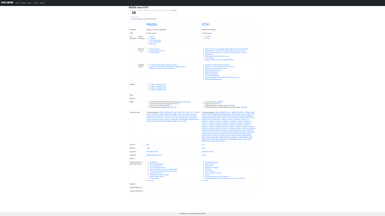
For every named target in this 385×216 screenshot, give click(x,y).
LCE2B (181, 118)
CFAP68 (219, 114)
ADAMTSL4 (224, 112)
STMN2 (174, 121)
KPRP (243, 118)
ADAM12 (217, 112)
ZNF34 (223, 141)
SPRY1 (246, 137)
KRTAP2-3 (234, 125)
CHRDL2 (237, 114)
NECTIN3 (187, 119)
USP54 (240, 139)
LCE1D (164, 118)
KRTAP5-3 (168, 116)
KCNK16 (234, 118)
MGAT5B (204, 134)
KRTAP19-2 (212, 125)
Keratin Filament (210, 164)
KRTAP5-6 (181, 116)
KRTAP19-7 (226, 125)
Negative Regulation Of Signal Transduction (162, 68)
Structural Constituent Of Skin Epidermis (217, 176)
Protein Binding (154, 52)
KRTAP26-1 (205, 127)
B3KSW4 (149, 155)
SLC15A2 (229, 137)
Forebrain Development (211, 72)
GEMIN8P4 (249, 116)
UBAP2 (236, 139)
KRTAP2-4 (240, 125)
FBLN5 (240, 116)
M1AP (249, 132)
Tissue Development (156, 166)
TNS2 (217, 139)
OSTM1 (149, 121)
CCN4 (209, 114)
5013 (203, 145)
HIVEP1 (219, 118)
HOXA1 (180, 114)
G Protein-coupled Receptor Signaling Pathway (163, 65)
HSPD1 (187, 114)
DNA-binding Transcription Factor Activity (217, 56)
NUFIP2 (197, 119)
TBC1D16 (179, 121)
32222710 (176, 103)
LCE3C (149, 119)
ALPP (172, 112)
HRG (183, 114)
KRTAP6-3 (218, 130)
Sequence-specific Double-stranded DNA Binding (219, 60)
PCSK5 (204, 136)
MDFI (253, 132)
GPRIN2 (210, 118)
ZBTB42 (213, 141)
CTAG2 (252, 114)
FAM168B (225, 116)
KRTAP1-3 (225, 119)
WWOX (204, 141)
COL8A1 (187, 112)
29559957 (167, 105)
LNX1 (170, 119)
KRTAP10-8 (234, 121)
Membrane (153, 44)
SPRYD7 (209, 139)
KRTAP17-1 (205, 125)
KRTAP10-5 (219, 121)
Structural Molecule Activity (213, 173)
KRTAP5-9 (188, 116)
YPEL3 (208, 141)
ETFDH (219, 116)
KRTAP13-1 (234, 123)
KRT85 (213, 119)
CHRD (233, 114)
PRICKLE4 (234, 136)
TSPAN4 (230, 139)
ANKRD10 (235, 112)
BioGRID (134, 19)
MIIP (209, 134)
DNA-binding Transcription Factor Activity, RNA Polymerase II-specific (225, 51)
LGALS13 (244, 132)
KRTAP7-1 (224, 130)
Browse (23, 3)
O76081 (159, 155)
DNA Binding (208, 54)
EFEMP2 (214, 116)
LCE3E (157, 119)
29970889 (232, 105)
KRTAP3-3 (225, 127)
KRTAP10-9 (241, 121)
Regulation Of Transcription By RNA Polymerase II (219, 67)
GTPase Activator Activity (157, 51)
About (17, 3)
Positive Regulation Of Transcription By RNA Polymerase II (222, 77)
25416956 (173, 10)
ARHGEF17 (241, 112)
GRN (215, 118)
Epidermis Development (157, 164)
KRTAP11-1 (248, 121)
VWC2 (245, 139)
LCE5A (166, 119)
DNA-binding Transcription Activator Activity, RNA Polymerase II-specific (226, 52)
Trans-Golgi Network (156, 40)
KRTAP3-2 (219, 127)
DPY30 (209, 116)
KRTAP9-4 (244, 130)
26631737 (173, 107)
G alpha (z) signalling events (158, 88)
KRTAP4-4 (206, 128)
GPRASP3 (205, 118)
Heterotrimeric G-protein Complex (159, 175)
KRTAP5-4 (175, 116)
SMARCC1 (235, 137)
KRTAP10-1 (238, 119)
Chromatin (208, 37)
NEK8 (192, 119)
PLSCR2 (221, 136)
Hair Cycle (208, 169)
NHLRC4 (236, 134)
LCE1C (213, 132)
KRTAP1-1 (218, 119)
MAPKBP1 (175, 119)
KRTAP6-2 (211, 130)
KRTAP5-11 (161, 116)
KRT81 (208, 119)
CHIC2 (229, 114)
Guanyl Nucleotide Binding (157, 167)
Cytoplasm (153, 38)
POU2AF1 (227, 136)
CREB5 (197, 112)
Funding (35, 3)
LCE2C (186, 118)
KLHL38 (149, 116)
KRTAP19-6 (219, 125)
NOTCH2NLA (243, 134)
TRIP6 (226, 139)
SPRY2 (251, 137)
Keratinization (154, 162)
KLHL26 (239, 118)
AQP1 (175, 112)
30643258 (243, 107)
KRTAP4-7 (219, 128)
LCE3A (195, 118)
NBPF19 (218, 134)
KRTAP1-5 (231, 119)
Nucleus (152, 37)
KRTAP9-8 (150, 118)
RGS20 (152, 24)
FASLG (149, 114)
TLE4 (213, 139)
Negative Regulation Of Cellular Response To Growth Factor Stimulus (225, 178)
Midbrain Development (211, 74)
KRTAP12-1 (205, 123)
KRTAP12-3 (219, 123)
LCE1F (173, 118)
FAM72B (230, 116)
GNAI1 (158, 114)
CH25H (224, 114)
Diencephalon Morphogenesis (213, 79)
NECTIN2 (181, 119)
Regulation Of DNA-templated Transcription (217, 65)
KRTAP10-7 (226, 121)
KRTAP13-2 (241, 123)
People (29, 3)
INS (191, 114)
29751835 (187, 102)
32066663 (219, 102)
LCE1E (168, 118)
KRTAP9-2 (231, 130)
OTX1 (206, 24)
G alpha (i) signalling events (158, 84)
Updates (42, 3)
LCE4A (162, 119)
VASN (184, 121)
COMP (248, 114)
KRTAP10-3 (205, 121)
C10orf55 (204, 114)
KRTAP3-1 (212, 127)
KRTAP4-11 (238, 127)
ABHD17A (162, 112)
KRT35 (252, 118)
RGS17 (204, 137)
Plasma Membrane (155, 42)
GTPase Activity (154, 49)
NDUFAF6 (225, 134)
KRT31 (248, 118)
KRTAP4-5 (212, 128)
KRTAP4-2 (155, 116)
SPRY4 (204, 139)
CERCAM (214, 114)
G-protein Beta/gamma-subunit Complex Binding (164, 169)
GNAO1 (171, 114)
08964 (203, 148)
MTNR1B (213, 134)
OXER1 (249, 134)
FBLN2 (236, 116)
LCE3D (153, 119)
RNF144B (218, 137)
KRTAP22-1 (247, 125)
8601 (148, 145)
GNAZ (175, 114)
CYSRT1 (204, 116)
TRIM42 (221, 139)
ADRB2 (167, 112)
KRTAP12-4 (226, 123)
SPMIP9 (241, 137)
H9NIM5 (154, 155)
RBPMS (248, 136)
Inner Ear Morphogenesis (212, 75)
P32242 (204, 155)
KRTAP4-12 (245, 127)
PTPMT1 (163, 121)
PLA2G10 (209, 136)
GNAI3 (166, 114)
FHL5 (244, 116)
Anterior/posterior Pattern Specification (216, 68)
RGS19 (208, 137)
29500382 (217, 103)
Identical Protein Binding (157, 176)
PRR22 (244, 136)
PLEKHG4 (216, 136)
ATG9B (252, 112)
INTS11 (229, 118)
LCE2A (177, 118)
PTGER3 (157, 121)
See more (150, 180)
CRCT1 (192, 112)
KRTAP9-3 (194, 116)
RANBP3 (169, 121)
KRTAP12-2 (212, 123)
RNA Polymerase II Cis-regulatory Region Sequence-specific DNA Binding (226, 49)
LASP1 (204, 132)
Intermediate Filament (156, 173)
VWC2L (249, 139)
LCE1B (160, 118)
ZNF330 (218, 141)
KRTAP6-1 (205, 130)
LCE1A (155, 118)
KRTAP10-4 (212, 121)
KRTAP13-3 (248, 123)
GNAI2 (162, 114)
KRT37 (204, 119)
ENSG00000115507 (207, 151)
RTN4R (224, 137)
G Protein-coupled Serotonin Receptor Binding (163, 171)
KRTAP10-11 (245, 119)
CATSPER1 (181, 112)
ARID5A (247, 112)
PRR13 (239, 136)
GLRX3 (153, 114)
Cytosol (207, 175)
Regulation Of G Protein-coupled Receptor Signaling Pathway (167, 67)
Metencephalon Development (213, 70)
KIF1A (195, 114)
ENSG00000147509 (152, 151)
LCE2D (190, 118)
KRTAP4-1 (232, 127)
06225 (148, 148)
